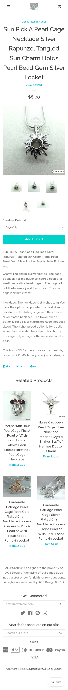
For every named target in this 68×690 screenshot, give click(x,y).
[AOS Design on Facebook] (30, 613)
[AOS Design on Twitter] (23, 613)
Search (34, 641)
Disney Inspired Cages (34, 21)
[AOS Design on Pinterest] (37, 613)
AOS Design (34, 85)
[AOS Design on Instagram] (45, 613)
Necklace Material (14, 220)
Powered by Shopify (51, 669)
